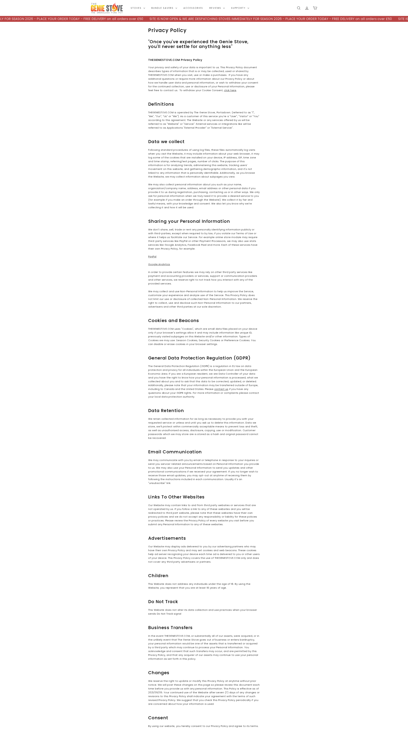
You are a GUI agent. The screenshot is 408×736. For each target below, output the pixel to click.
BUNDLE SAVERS (163, 8)
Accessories (193, 8)
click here (230, 90)
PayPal (152, 256)
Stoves (137, 8)
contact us (221, 389)
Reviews (215, 8)
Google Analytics (159, 264)
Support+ (239, 8)
